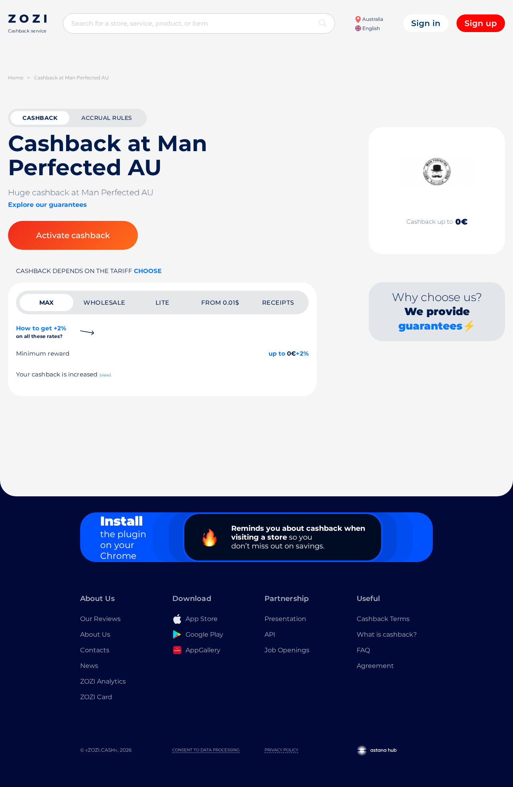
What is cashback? (387, 634)
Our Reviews (100, 619)
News (89, 666)
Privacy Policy (281, 750)
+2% (302, 353)
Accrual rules (106, 117)
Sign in (425, 23)
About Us (95, 634)
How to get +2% (41, 331)
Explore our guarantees (47, 204)
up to (277, 353)
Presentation (285, 619)
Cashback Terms (383, 619)
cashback (39, 117)
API (270, 634)
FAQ (363, 650)
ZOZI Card (96, 697)
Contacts (94, 650)
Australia (372, 19)
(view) (105, 375)
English (370, 28)
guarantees (430, 326)
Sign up (481, 23)
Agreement (375, 666)
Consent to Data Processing (206, 750)
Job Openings (287, 650)
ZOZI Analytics (103, 681)
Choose (148, 271)
